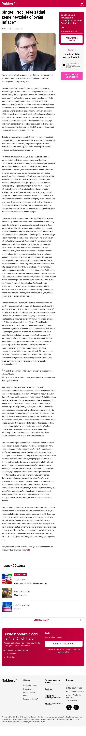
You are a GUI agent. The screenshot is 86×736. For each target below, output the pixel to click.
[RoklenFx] (53, 697)
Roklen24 (5, 29)
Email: (63, 28)
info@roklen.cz (78, 691)
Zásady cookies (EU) (31, 699)
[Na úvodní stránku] (9, 3)
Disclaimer (27, 689)
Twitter (69, 707)
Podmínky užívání (30, 685)
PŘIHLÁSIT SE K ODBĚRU (71, 39)
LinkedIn (76, 707)
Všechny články (41, 620)
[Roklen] (49, 689)
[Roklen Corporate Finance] (54, 704)
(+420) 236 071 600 (74, 688)
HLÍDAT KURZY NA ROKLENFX (71, 76)
